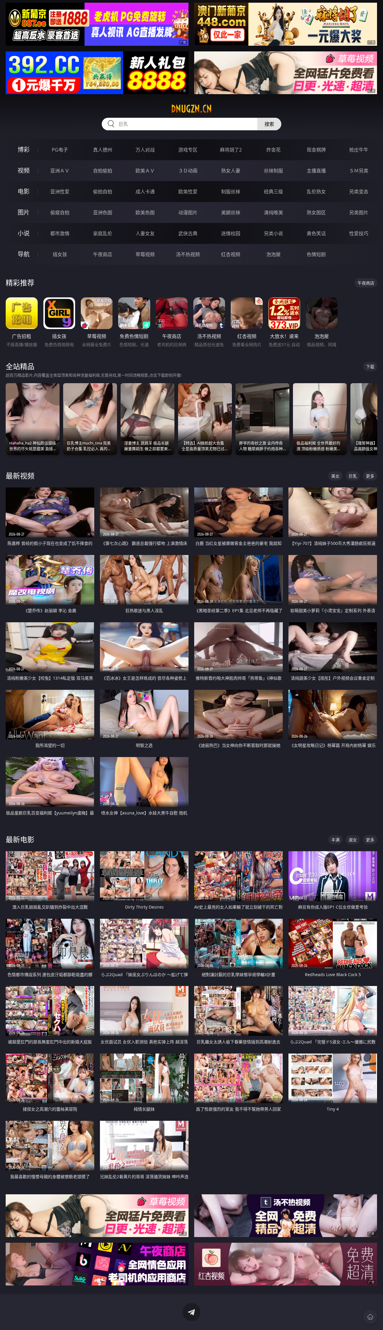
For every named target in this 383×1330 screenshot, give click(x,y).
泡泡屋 (273, 254)
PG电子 (60, 149)
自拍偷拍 (102, 170)
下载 (370, 366)
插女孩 (60, 254)
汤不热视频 (188, 254)
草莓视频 (145, 254)
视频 (24, 170)
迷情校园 (230, 233)
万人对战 (145, 149)
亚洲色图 (102, 212)
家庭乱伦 (102, 233)
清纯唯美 (273, 212)
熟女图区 (316, 212)
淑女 (353, 840)
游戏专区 (187, 149)
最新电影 (20, 839)
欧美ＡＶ (145, 170)
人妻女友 (145, 233)
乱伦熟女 (316, 191)
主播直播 (316, 170)
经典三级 (273, 191)
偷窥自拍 (59, 212)
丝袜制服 (273, 170)
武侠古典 (187, 233)
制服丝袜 (230, 191)
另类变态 (358, 191)
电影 (24, 191)
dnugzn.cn (191, 109)
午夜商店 (102, 254)
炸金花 (273, 149)
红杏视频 (230, 254)
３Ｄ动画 (187, 170)
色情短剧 (316, 254)
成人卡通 (145, 191)
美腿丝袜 (230, 212)
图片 (24, 212)
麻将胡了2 (231, 149)
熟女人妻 (230, 170)
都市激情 (59, 233)
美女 (335, 476)
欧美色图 (145, 212)
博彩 (24, 150)
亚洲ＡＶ (59, 170)
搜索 (269, 124)
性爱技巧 (358, 233)
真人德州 (102, 149)
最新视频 (20, 476)
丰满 (335, 840)
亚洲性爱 (59, 191)
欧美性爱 (187, 191)
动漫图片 (187, 212)
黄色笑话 (316, 233)
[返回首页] (370, 1317)
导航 (24, 254)
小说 (24, 233)
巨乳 (353, 476)
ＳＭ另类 (358, 170)
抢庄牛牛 (358, 149)
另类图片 (358, 212)
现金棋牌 (316, 149)
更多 (370, 476)
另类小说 (273, 233)
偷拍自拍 (102, 191)
